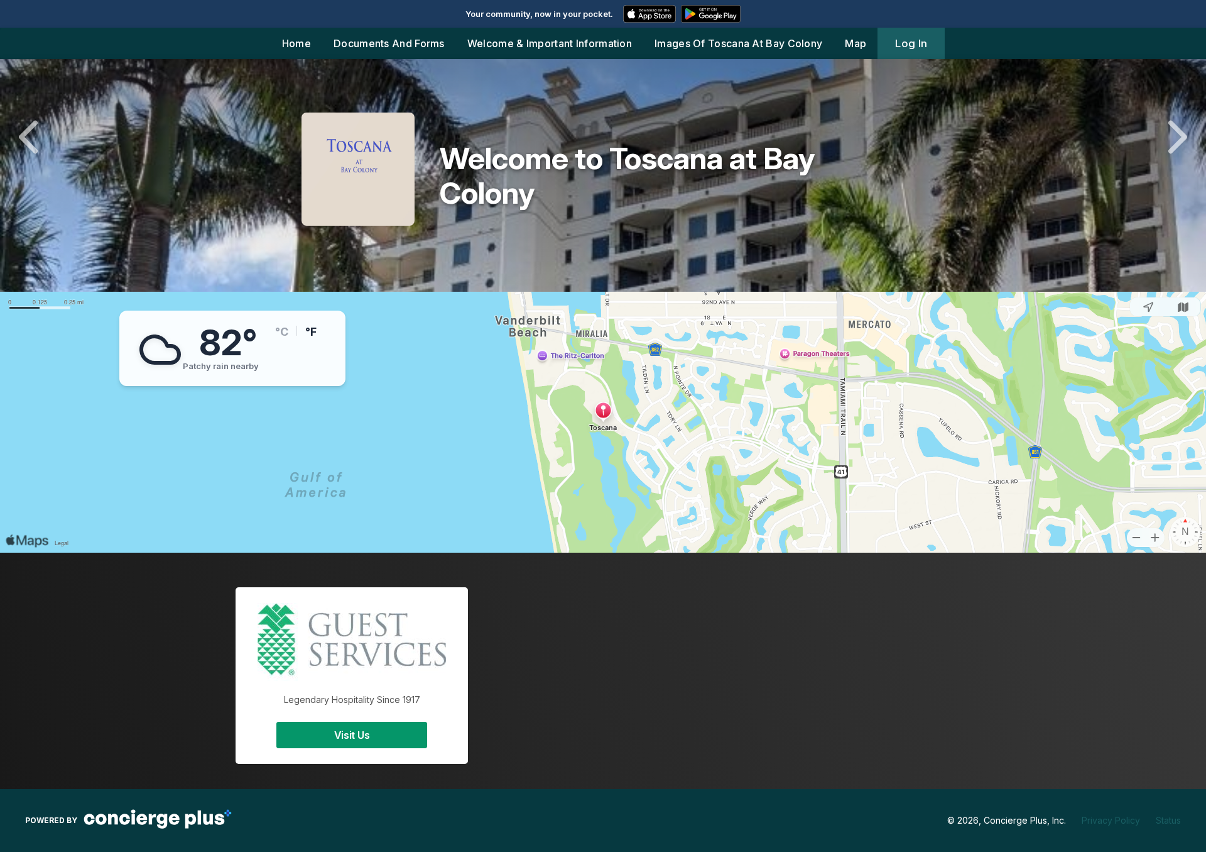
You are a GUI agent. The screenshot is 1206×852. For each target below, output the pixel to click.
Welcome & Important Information (549, 43)
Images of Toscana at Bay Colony (738, 43)
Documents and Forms (389, 43)
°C (281, 331)
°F (311, 331)
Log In (911, 43)
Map (855, 43)
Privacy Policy (1111, 820)
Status (1168, 820)
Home (296, 43)
